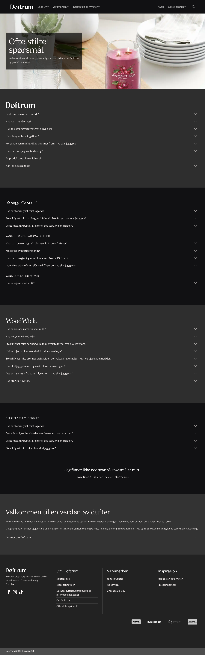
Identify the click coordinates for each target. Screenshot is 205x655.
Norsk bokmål (176, 6)
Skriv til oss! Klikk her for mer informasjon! (102, 477)
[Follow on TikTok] (21, 592)
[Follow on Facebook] (9, 592)
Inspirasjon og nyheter (85, 6)
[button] (193, 7)
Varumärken (60, 6)
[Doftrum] (22, 7)
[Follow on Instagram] (15, 592)
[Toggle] (196, 114)
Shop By (42, 6)
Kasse (161, 6)
